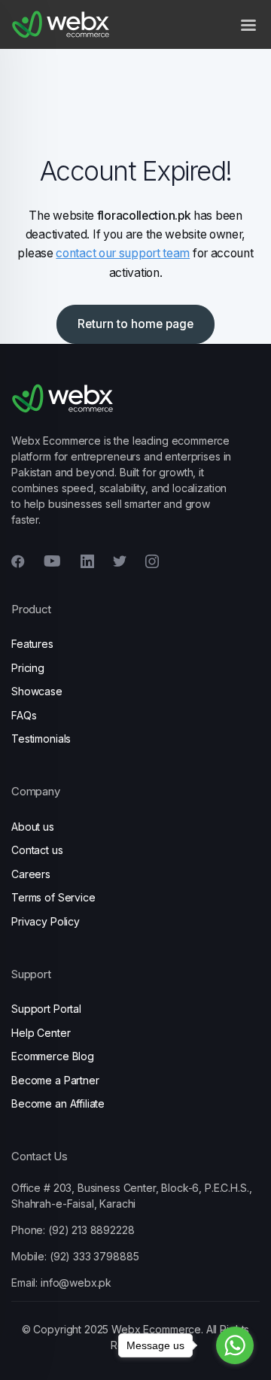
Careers (30, 874)
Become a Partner (55, 1080)
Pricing (27, 667)
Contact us (37, 850)
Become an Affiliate (58, 1103)
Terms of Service (53, 897)
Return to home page (135, 324)
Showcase (36, 691)
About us (32, 826)
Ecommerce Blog (52, 1056)
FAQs (23, 715)
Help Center (40, 1032)
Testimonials (41, 738)
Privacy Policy (45, 921)
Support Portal (46, 1008)
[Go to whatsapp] (235, 1345)
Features (32, 643)
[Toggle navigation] (248, 25)
